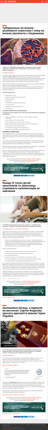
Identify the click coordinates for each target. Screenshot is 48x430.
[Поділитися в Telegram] (24, 175)
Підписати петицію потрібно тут (11, 365)
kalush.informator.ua (8, 428)
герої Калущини (12, 413)
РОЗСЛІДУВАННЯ (28, 424)
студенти (12, 297)
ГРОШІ (15, 424)
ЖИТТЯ (8, 424)
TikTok (32, 159)
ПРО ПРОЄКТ (43, 424)
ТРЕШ (18, 424)
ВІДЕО (9, 425)
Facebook (24, 159)
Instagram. (38, 159)
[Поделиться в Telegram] (24, 300)
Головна (3, 424)
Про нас (38, 424)
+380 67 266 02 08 (30, 161)
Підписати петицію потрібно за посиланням (13, 394)
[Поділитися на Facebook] (17, 175)
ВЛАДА (11, 424)
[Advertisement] (24, 13)
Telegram (29, 159)
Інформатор (11, 72)
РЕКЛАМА (33, 424)
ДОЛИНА (22, 424)
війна (7, 413)
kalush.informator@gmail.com (32, 160)
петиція (17, 413)
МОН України (25, 229)
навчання (8, 297)
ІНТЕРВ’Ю (4, 425)
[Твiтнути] (31, 175)
